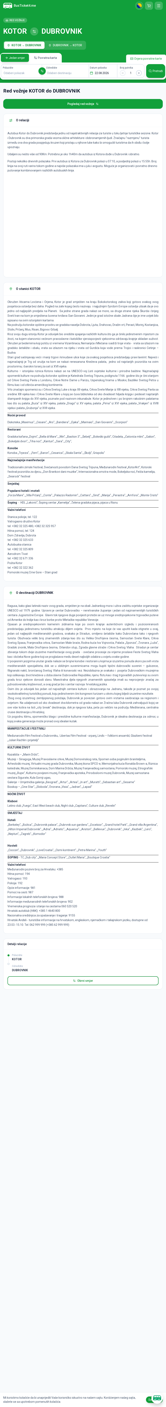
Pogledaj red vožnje (80, 103)
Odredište (51, 67)
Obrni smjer (85, 980)
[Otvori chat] (157, 1398)
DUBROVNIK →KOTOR (67, 45)
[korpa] (149, 6)
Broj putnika (126, 67)
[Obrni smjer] (42, 71)
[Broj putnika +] (139, 73)
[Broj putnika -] (123, 73)
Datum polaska (98, 67)
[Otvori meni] (159, 6)
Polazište (8, 67)
